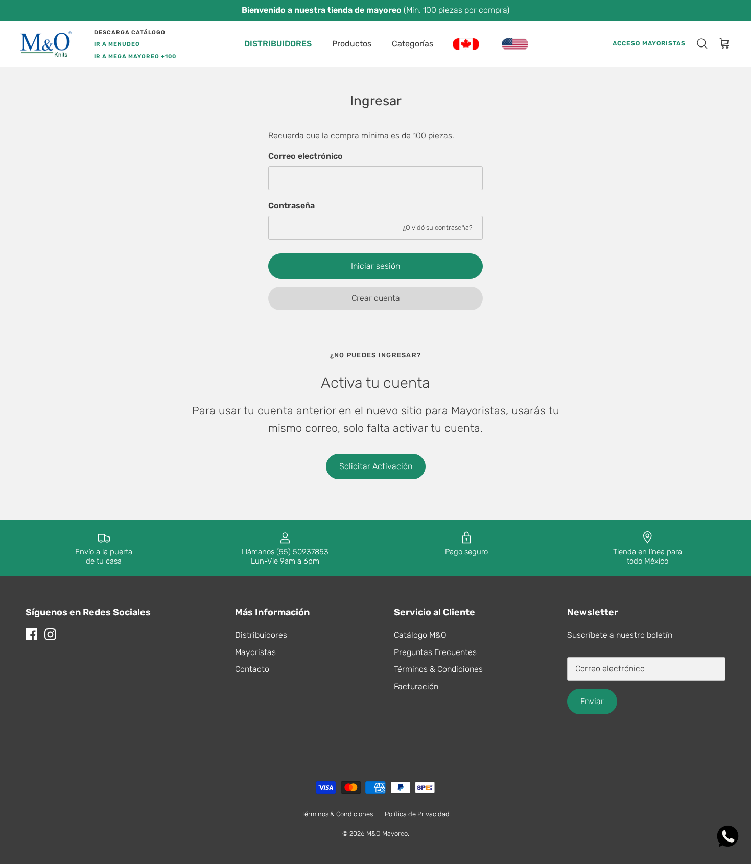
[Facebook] (31, 634)
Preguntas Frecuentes (435, 652)
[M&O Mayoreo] (46, 44)
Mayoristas (255, 652)
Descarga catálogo (130, 32)
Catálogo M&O (420, 635)
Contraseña (291, 206)
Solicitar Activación (375, 466)
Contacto (252, 669)
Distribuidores (261, 635)
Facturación (416, 686)
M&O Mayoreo (387, 833)
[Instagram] (50, 634)
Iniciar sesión (375, 266)
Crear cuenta (375, 298)
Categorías (412, 44)
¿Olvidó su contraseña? (438, 227)
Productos (351, 44)
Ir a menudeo (117, 44)
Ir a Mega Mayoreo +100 (135, 56)
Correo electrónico (305, 156)
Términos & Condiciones (438, 669)
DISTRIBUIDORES (278, 44)
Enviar (592, 701)
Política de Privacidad (417, 814)
